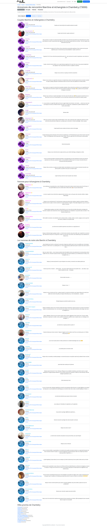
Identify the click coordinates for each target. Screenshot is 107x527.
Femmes (34, 16)
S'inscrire (80, 1)
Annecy (19, 508)
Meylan (19, 513)
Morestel (20, 519)
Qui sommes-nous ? (61, 1)
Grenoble (20, 507)
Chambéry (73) (28, 26)
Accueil (18, 4)
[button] (73, 1)
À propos (68, 1)
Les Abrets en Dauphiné (23, 516)
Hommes (39, 16)
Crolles (19, 521)
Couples (28, 16)
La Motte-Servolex (22, 520)
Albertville (20, 509)
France (23, 4)
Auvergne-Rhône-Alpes (30, 4)
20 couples (28, 9)
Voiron (19, 511)
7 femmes (34, 9)
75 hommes (40, 9)
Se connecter (86, 1)
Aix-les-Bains (20, 512)
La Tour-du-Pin (21, 517)
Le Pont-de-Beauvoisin (22, 515)
